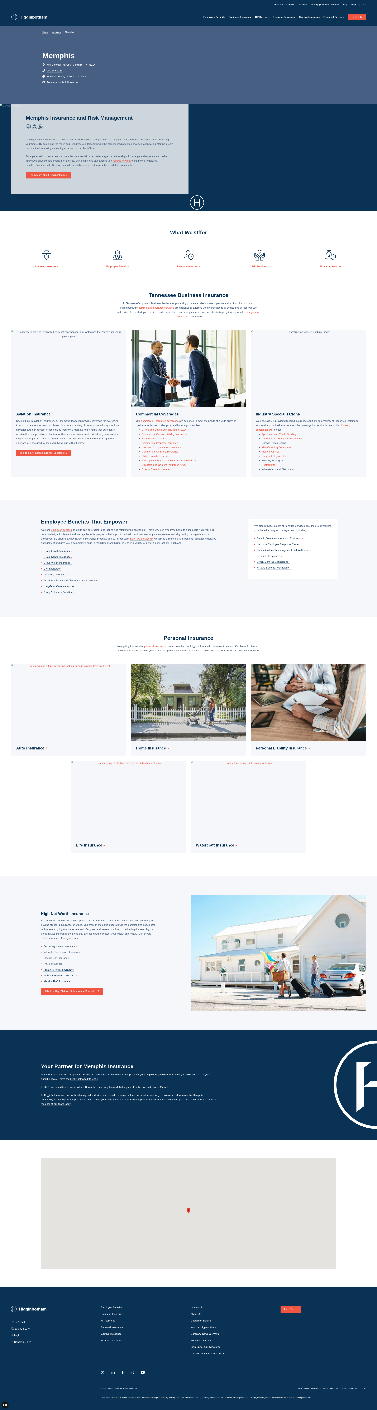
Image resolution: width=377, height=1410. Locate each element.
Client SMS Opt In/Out (357, 1389)
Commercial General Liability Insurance (164, 434)
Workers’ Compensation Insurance (161, 447)
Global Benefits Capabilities (272, 561)
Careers (290, 5)
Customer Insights (201, 1320)
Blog (345, 5)
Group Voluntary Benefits (57, 592)
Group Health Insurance (57, 551)
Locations (302, 5)
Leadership (197, 1307)
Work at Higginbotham (203, 1327)
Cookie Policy (315, 1389)
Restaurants (269, 465)
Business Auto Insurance (156, 438)
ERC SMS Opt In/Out (338, 1389)
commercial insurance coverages (160, 421)
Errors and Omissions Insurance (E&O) (164, 429)
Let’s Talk (357, 17)
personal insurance (155, 646)
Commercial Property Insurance (160, 443)
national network (122, 160)
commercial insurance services (156, 307)
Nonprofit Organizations (275, 456)
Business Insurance (240, 17)
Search (364, 4)
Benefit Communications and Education (279, 538)
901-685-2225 (54, 70)
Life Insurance (51, 568)
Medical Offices (271, 451)
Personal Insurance (284, 17)
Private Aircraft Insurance (58, 969)
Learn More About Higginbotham (47, 175)
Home (45, 32)
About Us (278, 5)
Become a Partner (201, 1340)
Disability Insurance (54, 574)
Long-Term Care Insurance (58, 586)
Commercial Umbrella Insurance (160, 451)
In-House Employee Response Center (278, 544)
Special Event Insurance (156, 469)
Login (353, 5)
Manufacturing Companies (276, 447)
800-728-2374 (22, 1328)
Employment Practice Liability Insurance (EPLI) (169, 460)
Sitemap (325, 1389)
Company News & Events (205, 1334)
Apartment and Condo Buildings (279, 434)
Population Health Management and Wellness (282, 550)
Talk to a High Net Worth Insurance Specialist (70, 991)
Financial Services (334, 17)
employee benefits (61, 530)
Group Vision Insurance (56, 562)
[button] (188, 1210)
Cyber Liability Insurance (156, 456)
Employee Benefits (214, 17)
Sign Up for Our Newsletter (206, 1347)
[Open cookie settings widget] (5, 1405)
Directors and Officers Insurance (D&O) (164, 465)
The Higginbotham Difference (325, 5)
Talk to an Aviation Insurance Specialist (42, 452)
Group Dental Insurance (57, 557)
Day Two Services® (141, 538)
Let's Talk (289, 1309)
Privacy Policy (303, 1389)
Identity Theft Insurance (56, 981)
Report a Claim (22, 1342)
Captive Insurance (309, 17)
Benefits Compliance (268, 556)
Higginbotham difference (84, 1079)
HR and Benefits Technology (273, 567)
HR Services (262, 17)
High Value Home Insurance (59, 975)
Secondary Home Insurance (59, 946)
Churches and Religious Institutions (282, 438)
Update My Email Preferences (208, 1353)
